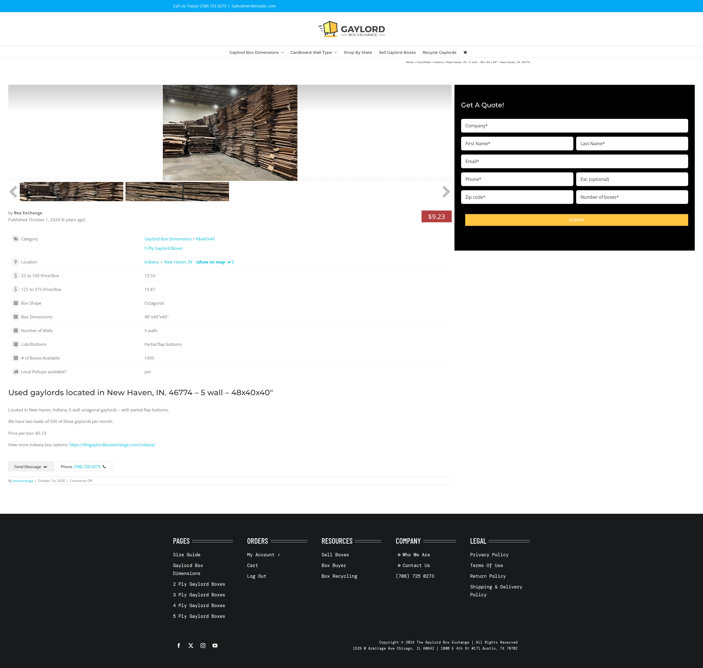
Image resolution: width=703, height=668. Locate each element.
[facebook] (178, 645)
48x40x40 (205, 239)
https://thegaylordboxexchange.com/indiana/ (112, 444)
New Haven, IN (456, 62)
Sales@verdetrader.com (254, 6)
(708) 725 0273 (86, 466)
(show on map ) (214, 262)
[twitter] (191, 645)
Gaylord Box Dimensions (168, 239)
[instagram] (203, 645)
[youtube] (215, 645)
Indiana (438, 62)
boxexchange (23, 480)
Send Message (28, 466)
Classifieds (424, 62)
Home (410, 62)
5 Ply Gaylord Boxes (163, 248)
